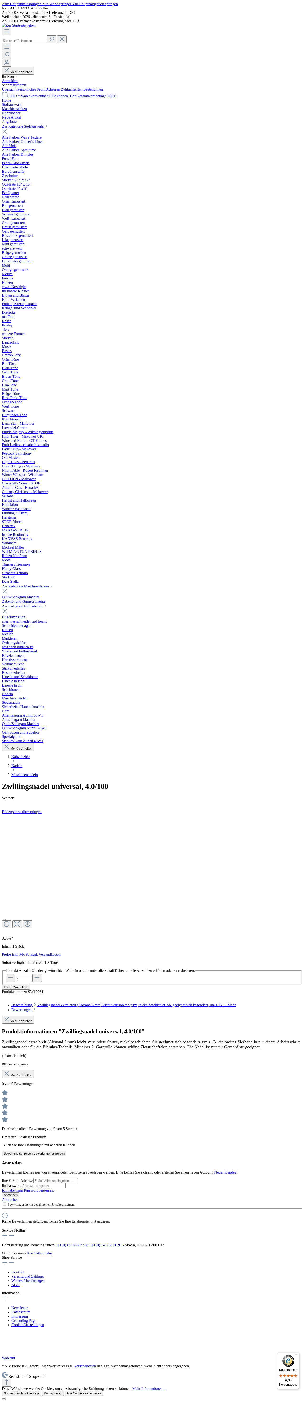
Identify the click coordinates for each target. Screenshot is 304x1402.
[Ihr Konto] (6, 63)
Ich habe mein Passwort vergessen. (28, 1190)
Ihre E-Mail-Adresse (17, 1180)
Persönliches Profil (31, 89)
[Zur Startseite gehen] (19, 25)
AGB (15, 1285)
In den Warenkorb (16, 987)
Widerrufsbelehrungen (28, 1281)
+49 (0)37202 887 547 (72, 1245)
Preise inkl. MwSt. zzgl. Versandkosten (31, 954)
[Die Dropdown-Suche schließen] (62, 39)
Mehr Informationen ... (149, 1389)
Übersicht (9, 89)
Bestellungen (93, 89)
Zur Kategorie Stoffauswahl (23, 126)
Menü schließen (21, 72)
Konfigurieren (53, 1393)
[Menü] (6, 31)
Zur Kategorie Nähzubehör (22, 606)
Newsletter (19, 1308)
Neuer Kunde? (225, 1172)
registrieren (18, 85)
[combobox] (24, 40)
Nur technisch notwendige (21, 1393)
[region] (152, 873)
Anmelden (10, 81)
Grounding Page (23, 1320)
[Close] (4, 919)
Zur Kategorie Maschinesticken (26, 586)
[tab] (123, 1005)
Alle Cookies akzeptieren (84, 1393)
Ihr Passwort (12, 1185)
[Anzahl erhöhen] (37, 978)
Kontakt (17, 1272)
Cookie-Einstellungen (27, 1325)
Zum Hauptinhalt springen (22, 4)
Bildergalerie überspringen (22, 812)
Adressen (53, 89)
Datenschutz (20, 1312)
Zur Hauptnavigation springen (95, 4)
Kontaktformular (39, 1253)
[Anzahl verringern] (10, 978)
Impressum (19, 1316)
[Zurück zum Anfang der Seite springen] (6, 1383)
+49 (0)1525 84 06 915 (106, 1245)
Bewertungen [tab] (22, 1010)
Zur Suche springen (57, 4)
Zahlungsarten (72, 89)
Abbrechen (10, 1199)
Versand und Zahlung (27, 1276)
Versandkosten (85, 1366)
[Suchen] (51, 39)
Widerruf (8, 1358)
